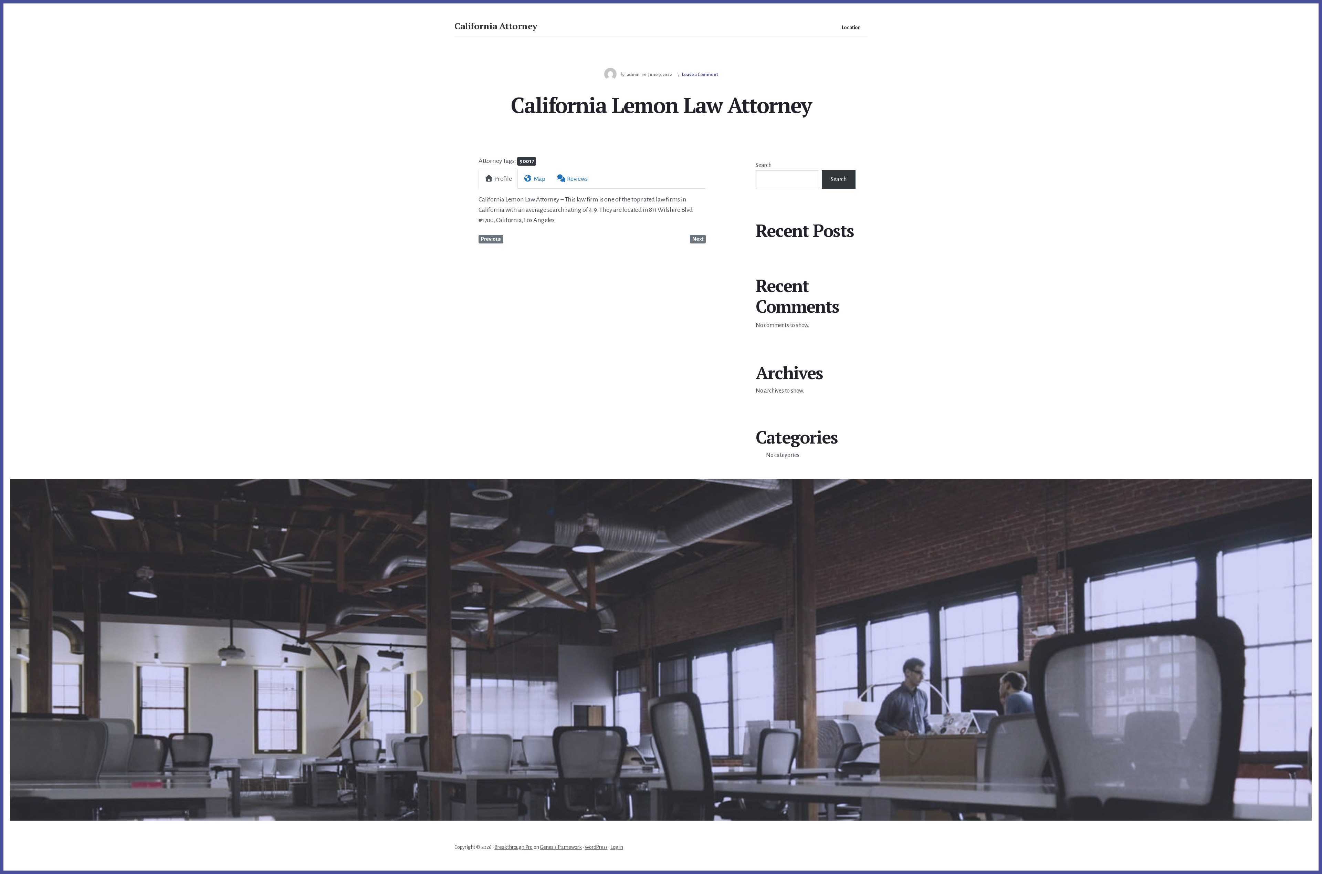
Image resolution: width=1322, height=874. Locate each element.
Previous (491, 239)
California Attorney (495, 26)
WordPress (596, 847)
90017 (527, 161)
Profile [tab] (503, 178)
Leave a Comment (700, 74)
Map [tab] (539, 178)
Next (697, 239)
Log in (616, 847)
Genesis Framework (561, 847)
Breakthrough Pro (513, 847)
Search (764, 165)
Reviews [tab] (577, 178)
